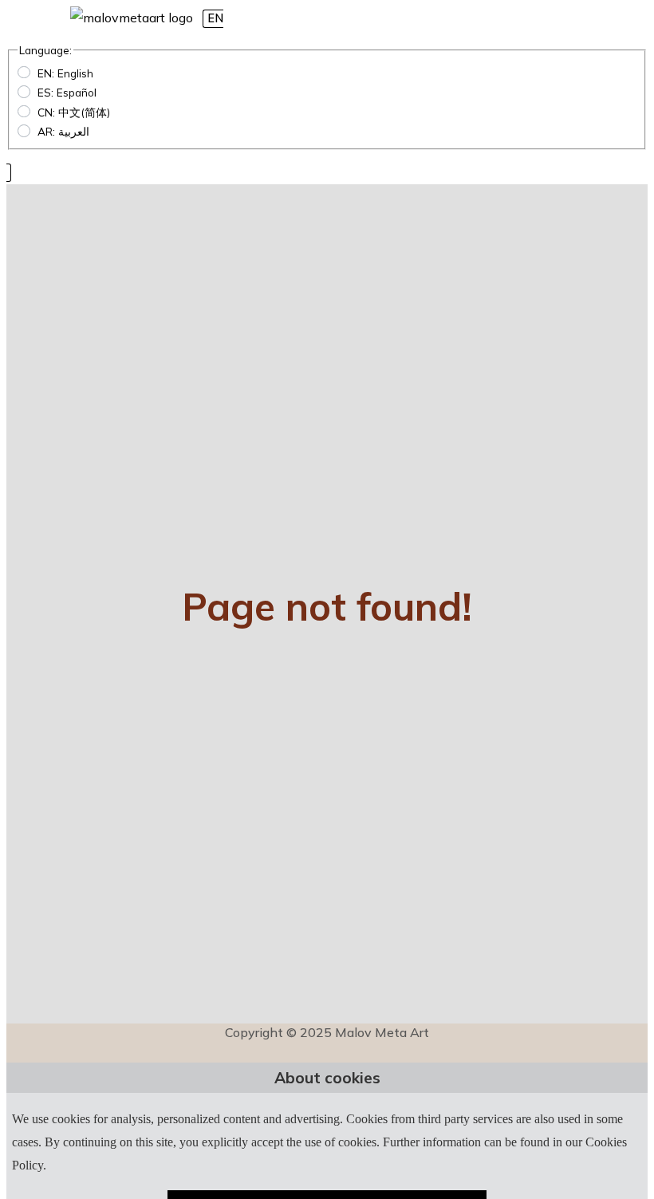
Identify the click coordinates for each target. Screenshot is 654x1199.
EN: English (65, 73)
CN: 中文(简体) (73, 112)
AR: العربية (63, 131)
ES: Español (67, 92)
